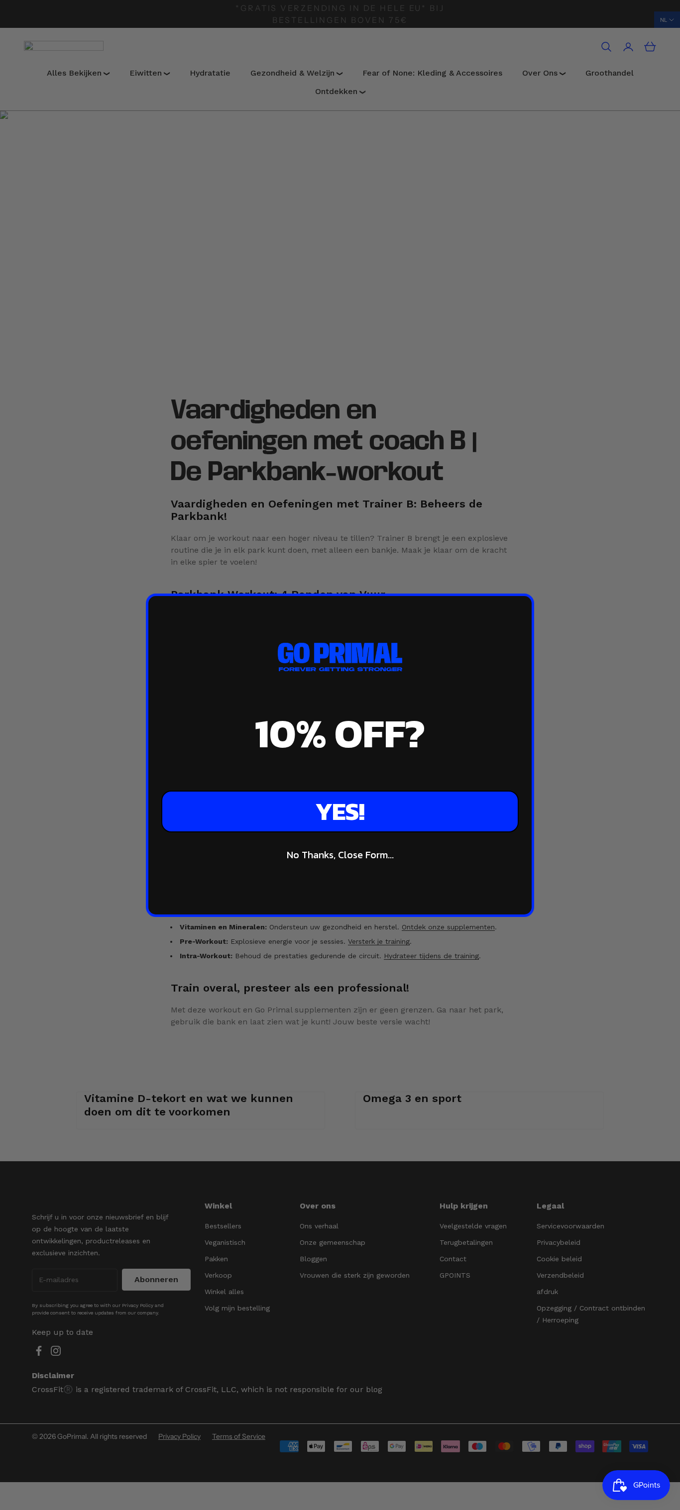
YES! (340, 811)
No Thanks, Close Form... (340, 854)
